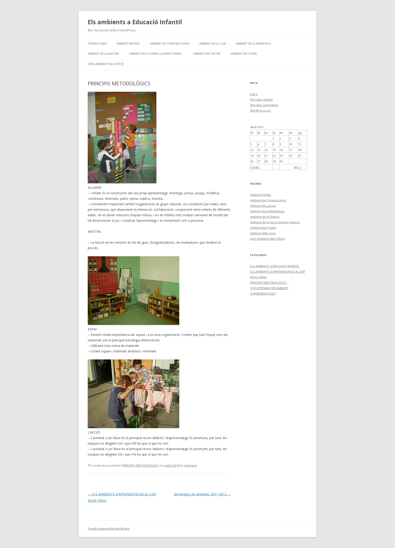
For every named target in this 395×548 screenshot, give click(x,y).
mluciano (190, 465)
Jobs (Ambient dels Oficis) (106, 64)
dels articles (261, 99)
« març (254, 167)
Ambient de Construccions (169, 44)
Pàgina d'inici (97, 44)
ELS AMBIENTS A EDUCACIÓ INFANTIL (274, 266)
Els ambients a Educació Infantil (135, 22)
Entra (253, 94)
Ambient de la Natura (103, 54)
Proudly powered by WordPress (108, 529)
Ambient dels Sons (243, 54)
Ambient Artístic (128, 44)
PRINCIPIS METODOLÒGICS (140, 465)
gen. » (298, 167)
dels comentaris (264, 105)
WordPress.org (260, 110)
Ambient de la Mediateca (253, 44)
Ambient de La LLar (212, 44)
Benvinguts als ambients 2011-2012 (202, 494)
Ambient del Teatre (206, 54)
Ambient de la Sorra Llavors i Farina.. (156, 54)
